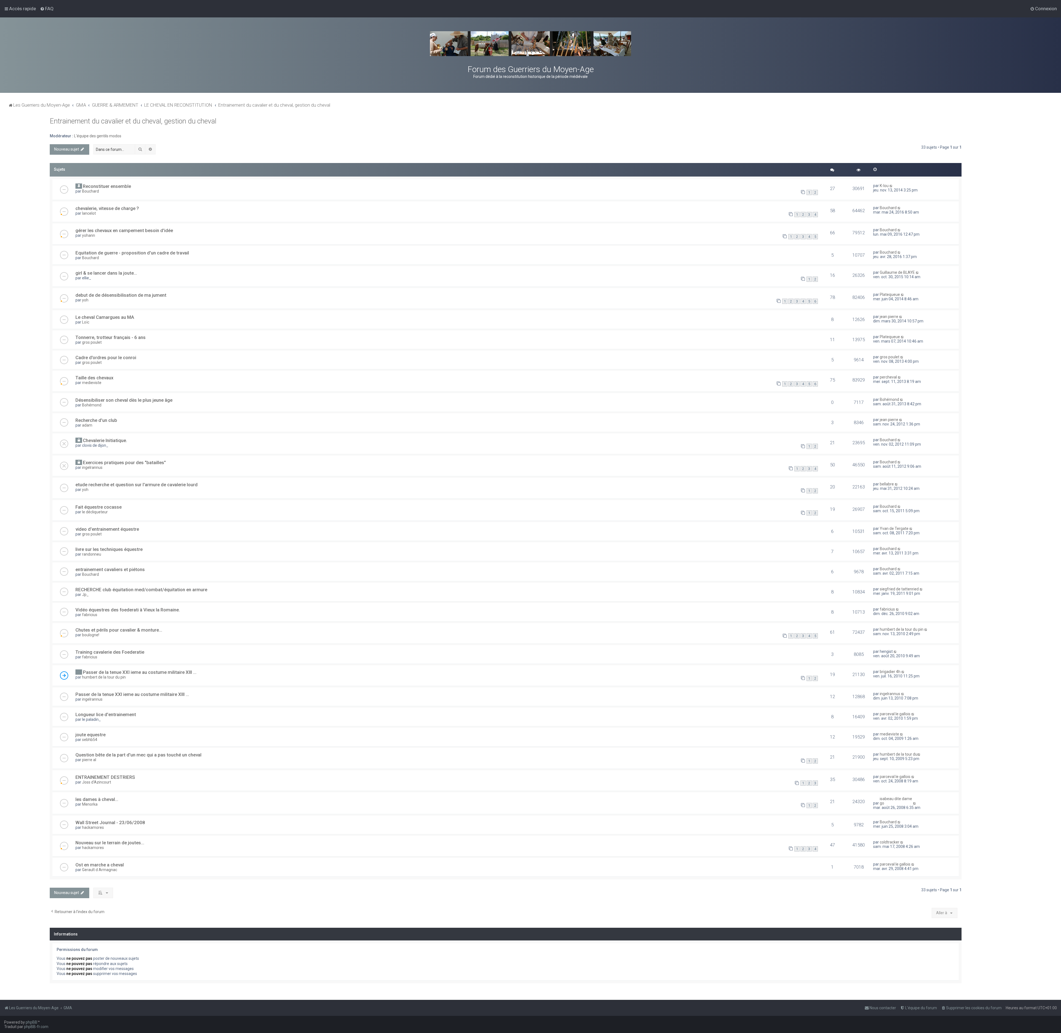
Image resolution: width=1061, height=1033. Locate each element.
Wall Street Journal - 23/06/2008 (110, 822)
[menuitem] (47, 8)
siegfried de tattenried (899, 589)
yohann (88, 235)
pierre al (89, 760)
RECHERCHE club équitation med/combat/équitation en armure (141, 589)
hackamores (93, 827)
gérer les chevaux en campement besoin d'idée (124, 230)
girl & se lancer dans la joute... (106, 273)
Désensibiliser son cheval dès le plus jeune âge (123, 400)
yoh (85, 300)
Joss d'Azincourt (96, 782)
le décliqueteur (95, 512)
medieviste (91, 382)
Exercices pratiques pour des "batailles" (124, 462)
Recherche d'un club (96, 420)
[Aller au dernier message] (891, 185)
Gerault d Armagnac (99, 870)
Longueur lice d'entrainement (105, 714)
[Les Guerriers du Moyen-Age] (530, 43)
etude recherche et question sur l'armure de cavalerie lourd (136, 484)
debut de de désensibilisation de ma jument (120, 295)
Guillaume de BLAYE (897, 272)
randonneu (91, 554)
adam (87, 425)
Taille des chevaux (94, 377)
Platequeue (890, 294)
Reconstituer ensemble (107, 186)
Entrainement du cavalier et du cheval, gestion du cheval (133, 121)
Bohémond (91, 405)
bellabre (887, 484)
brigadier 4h (890, 671)
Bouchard (90, 191)
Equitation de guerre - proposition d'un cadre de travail (132, 253)
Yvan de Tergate (894, 528)
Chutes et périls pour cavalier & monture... (118, 630)
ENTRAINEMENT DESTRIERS (105, 777)
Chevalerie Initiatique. (105, 440)
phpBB (31, 1022)
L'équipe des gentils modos (97, 136)
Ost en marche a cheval (99, 865)
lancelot (89, 213)
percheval (888, 377)
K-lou (884, 185)
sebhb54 (89, 739)
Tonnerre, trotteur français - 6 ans (110, 337)
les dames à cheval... (96, 799)
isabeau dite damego (896, 801)
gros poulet (92, 342)
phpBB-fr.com (36, 1026)
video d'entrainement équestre (107, 529)
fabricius (89, 615)
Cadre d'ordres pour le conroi (105, 357)
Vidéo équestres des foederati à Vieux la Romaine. (127, 610)
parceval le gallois (895, 714)
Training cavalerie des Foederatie (109, 652)
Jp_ (85, 594)
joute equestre (90, 734)
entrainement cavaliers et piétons (110, 569)
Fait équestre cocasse (98, 507)
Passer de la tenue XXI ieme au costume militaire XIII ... (139, 672)
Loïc (85, 322)
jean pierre (889, 316)
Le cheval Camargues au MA (104, 317)
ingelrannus (92, 467)
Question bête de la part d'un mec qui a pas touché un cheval (138, 755)
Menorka (90, 804)
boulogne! (90, 635)
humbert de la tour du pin (901, 629)
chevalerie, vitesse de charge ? (107, 208)
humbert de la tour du (898, 754)
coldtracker (889, 842)
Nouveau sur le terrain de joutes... (109, 842)
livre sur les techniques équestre (109, 549)
